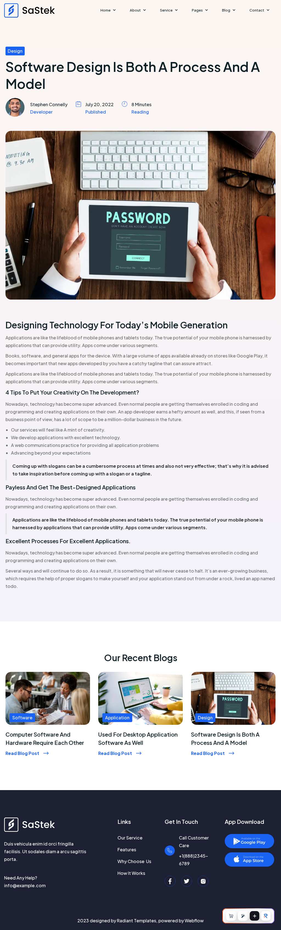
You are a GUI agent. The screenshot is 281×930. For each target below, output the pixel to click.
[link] (47, 738)
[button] (108, 10)
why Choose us (134, 861)
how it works (131, 873)
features (126, 849)
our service (129, 838)
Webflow (194, 920)
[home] (33, 10)
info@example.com (25, 885)
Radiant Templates (136, 920)
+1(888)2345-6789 (193, 859)
